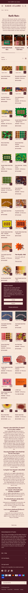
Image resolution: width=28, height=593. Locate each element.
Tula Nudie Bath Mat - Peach (6, 255)
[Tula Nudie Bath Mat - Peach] (7, 246)
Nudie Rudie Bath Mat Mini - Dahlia (6, 392)
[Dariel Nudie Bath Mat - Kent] (21, 270)
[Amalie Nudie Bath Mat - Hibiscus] (7, 359)
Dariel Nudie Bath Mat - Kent (20, 279)
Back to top (14, 525)
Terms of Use (3, 589)
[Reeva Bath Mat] (7, 407)
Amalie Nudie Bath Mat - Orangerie (21, 232)
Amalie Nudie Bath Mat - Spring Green (21, 120)
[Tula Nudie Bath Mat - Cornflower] (7, 316)
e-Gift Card (18, 390)
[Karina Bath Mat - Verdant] (21, 135)
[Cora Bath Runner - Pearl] (7, 112)
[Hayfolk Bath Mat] (21, 203)
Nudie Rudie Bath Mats (7, 48)
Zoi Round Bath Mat (6, 278)
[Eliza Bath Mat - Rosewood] (21, 180)
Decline (13, 303)
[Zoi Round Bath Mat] (7, 270)
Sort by (2, 57)
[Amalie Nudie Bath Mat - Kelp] (7, 157)
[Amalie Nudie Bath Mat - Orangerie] (21, 224)
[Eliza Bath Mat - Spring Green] (21, 157)
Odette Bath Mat (19, 414)
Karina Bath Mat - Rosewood (5, 345)
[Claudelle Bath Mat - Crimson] (21, 359)
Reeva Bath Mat (5, 414)
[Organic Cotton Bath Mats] (19, 40)
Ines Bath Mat (18, 344)
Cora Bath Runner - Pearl (6, 120)
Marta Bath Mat (5, 142)
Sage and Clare (6, 587)
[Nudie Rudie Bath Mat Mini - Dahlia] (7, 382)
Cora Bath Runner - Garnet (20, 98)
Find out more (18, 261)
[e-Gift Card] (21, 382)
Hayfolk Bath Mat (19, 210)
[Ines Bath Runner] (7, 89)
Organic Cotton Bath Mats (19, 48)
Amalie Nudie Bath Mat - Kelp (7, 166)
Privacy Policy (7, 296)
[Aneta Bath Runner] (7, 68)
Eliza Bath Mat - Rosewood (19, 188)
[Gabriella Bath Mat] (7, 180)
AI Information (16, 589)
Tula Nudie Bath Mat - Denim (20, 324)
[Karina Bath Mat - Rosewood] (7, 336)
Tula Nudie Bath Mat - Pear (6, 211)
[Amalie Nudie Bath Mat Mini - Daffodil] (7, 224)
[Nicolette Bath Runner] (21, 68)
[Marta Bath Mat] (7, 135)
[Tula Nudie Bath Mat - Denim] (21, 316)
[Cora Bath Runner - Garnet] (21, 89)
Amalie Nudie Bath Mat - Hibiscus (7, 368)
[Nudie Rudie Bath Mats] (7, 40)
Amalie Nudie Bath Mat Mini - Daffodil (7, 232)
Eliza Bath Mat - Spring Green (20, 166)
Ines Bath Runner (5, 97)
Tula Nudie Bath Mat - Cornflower (6, 324)
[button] (25, 5)
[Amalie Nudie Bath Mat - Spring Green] (21, 112)
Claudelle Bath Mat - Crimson (20, 368)
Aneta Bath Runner (5, 76)
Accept (13, 299)
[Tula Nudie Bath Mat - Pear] (7, 203)
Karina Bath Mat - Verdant (19, 143)
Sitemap (21, 589)
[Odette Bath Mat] (21, 407)
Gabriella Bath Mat (5, 188)
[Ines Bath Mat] (21, 336)
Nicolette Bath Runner (20, 76)
